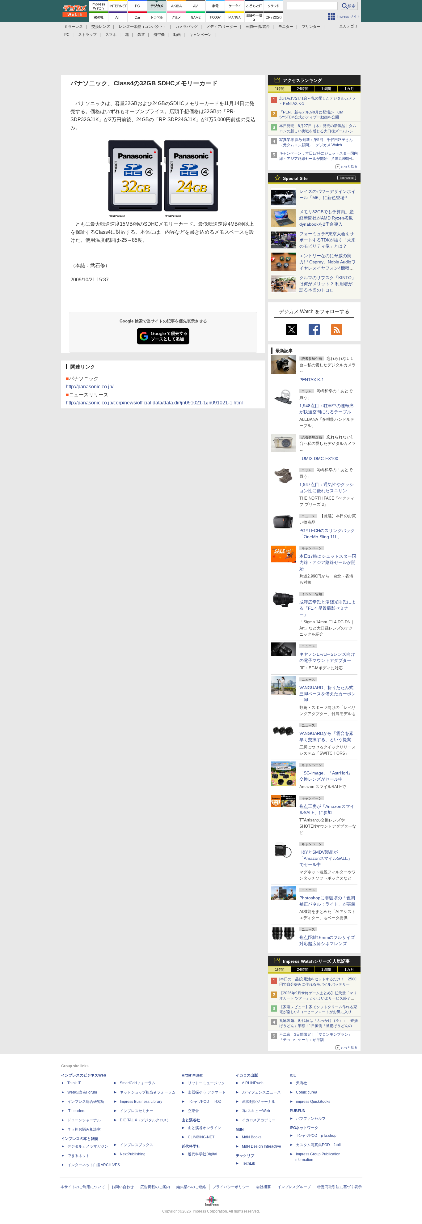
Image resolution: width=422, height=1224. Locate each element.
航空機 (159, 34)
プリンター (311, 26)
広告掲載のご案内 (155, 1187)
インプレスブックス (136, 1145)
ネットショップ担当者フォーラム (147, 1092)
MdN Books (251, 1137)
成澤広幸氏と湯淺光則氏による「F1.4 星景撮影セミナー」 (327, 608)
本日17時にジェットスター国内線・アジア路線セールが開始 (327, 562)
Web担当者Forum (82, 1092)
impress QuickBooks (313, 1101)
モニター (285, 26)
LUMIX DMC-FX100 (318, 458)
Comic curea (306, 1092)
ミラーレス (73, 26)
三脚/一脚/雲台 (258, 26)
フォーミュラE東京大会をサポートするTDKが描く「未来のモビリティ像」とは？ (327, 240)
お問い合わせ (123, 1187)
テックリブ (245, 1156)
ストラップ (87, 34)
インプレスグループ (294, 1187)
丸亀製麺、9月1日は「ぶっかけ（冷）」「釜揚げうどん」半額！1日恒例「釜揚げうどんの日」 (318, 1025)
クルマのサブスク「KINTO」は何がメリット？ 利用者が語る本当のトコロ (327, 283)
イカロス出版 (247, 1075)
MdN (240, 1129)
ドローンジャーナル (84, 1120)
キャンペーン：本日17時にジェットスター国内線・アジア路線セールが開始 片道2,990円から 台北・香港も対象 (318, 158)
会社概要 (263, 1187)
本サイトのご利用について (83, 1187)
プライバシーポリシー (231, 1187)
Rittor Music (192, 1075)
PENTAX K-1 (311, 379)
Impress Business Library (141, 1101)
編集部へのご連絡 (191, 1187)
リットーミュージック (206, 1083)
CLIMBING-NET (201, 1137)
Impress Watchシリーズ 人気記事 (316, 961)
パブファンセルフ (311, 1118)
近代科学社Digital (202, 1154)
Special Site (295, 178)
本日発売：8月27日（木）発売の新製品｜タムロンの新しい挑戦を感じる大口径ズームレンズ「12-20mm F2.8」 (318, 131)
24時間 (303, 89)
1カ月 (349, 89)
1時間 (280, 89)
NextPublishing (133, 1154)
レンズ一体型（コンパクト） (143, 26)
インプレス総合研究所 (85, 1101)
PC (67, 34)
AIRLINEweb (253, 1083)
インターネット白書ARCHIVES (93, 1165)
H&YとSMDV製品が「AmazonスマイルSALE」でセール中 (325, 858)
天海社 (301, 1083)
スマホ (110, 34)
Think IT (74, 1083)
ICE (293, 1075)
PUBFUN (298, 1111)
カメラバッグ (186, 26)
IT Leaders (76, 1111)
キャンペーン (200, 34)
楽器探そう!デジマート (207, 1092)
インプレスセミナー (136, 1111)
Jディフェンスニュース (261, 1092)
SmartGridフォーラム (137, 1083)
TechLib (248, 1163)
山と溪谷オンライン (204, 1128)
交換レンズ (100, 26)
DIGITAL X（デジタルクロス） (145, 1120)
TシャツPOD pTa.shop (316, 1135)
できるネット (78, 1156)
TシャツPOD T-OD (205, 1101)
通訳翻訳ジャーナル (258, 1101)
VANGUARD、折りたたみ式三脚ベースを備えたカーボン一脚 (327, 693)
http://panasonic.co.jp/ (89, 386)
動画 (177, 34)
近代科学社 (191, 1146)
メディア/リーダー (221, 26)
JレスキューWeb (256, 1111)
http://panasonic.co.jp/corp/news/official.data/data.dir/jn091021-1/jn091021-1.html (154, 402)
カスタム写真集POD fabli (318, 1145)
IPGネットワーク (304, 1128)
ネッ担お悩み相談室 (84, 1129)
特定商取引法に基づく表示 (339, 1187)
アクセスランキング (302, 80)
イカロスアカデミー (258, 1120)
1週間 (326, 89)
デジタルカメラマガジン (87, 1146)
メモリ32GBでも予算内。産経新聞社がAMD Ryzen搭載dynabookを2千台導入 (326, 218)
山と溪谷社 (191, 1120)
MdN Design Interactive (261, 1146)
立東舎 (193, 1111)
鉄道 (141, 34)
